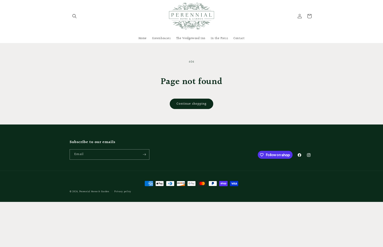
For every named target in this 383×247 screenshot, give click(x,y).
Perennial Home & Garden (94, 191)
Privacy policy (122, 191)
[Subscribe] (144, 154)
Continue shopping (191, 103)
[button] (74, 16)
